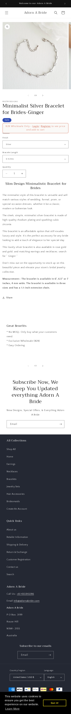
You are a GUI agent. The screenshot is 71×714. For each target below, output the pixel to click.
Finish (5, 138)
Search (10, 574)
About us (11, 529)
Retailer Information (17, 537)
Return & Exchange (17, 552)
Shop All (11, 449)
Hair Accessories (16, 494)
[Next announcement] (65, 3)
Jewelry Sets (13, 486)
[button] (6, 12)
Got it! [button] (55, 703)
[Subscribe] (60, 424)
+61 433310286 (25, 593)
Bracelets (11, 479)
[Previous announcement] (6, 3)
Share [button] (9, 297)
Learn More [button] (12, 708)
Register (46, 126)
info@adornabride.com (27, 600)
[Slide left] (28, 95)
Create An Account (17, 509)
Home (10, 456)
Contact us (12, 567)
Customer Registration (19, 559)
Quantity (6, 167)
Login (36, 126)
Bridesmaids (13, 501)
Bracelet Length (10, 152)
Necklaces (12, 471)
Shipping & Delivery (17, 544)
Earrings (11, 464)
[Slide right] (42, 95)
